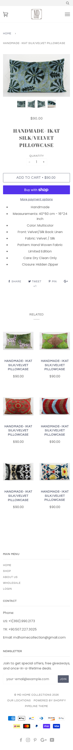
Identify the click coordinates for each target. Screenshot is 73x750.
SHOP (7, 571)
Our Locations (19, 700)
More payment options (36, 199)
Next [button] (62, 75)
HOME (7, 565)
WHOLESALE (12, 583)
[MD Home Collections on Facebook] (21, 740)
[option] (36, 75)
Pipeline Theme (36, 706)
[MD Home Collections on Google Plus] (43, 740)
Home (7, 33)
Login (7, 588)
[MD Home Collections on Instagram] (28, 740)
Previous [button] (10, 75)
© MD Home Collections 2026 (36, 694)
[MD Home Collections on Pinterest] (35, 740)
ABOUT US (10, 577)
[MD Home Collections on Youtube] (52, 740)
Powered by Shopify (50, 700)
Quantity (36, 155)
